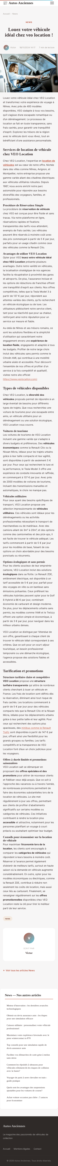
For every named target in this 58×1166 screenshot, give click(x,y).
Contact (37, 1149)
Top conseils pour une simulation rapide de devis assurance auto (27, 1046)
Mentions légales (22, 1149)
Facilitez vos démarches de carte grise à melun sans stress (28, 1056)
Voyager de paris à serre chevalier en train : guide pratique (27, 1079)
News (15, 14)
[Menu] (52, 3)
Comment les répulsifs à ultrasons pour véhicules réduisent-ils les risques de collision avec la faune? (28, 1067)
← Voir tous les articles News (19, 970)
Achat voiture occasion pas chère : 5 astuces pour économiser (27, 1099)
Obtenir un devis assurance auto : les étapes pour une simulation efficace (27, 1017)
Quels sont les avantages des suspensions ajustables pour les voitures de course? (26, 1089)
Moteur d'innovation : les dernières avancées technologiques (27, 1007)
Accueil (6, 14)
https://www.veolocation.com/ (20, 379)
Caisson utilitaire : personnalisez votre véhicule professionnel (28, 1027)
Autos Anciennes (18, 3)
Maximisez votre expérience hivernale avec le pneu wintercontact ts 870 (28, 1036)
